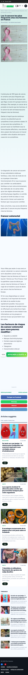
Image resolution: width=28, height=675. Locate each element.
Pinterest (14, 405)
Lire (5, 463)
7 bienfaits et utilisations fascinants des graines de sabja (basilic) (12, 570)
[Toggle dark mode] (17, 6)
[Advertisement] (14, 77)
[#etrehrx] (20, 6)
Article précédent (6, 392)
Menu (25, 6)
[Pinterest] (3, 1)
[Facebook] (1, 1)
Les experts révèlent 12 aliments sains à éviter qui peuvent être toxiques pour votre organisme (12, 489)
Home (2, 10)
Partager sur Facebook (14, 397)
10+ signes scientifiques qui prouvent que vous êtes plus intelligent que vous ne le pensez (19, 620)
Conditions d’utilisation (12, 667)
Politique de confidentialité (17, 669)
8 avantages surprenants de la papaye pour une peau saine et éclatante (14, 530)
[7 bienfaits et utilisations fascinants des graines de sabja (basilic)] (14, 556)
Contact (7, 672)
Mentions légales (5, 669)
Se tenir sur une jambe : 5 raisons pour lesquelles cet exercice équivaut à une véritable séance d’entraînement (12, 447)
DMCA (2, 672)
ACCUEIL (3, 667)
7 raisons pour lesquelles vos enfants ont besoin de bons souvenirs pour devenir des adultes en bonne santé (18, 643)
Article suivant (22, 392)
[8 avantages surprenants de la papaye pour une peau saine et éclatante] (14, 516)
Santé (6, 10)
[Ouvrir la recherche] (22, 6)
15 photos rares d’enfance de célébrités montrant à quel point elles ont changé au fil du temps (19, 608)
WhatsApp (14, 401)
